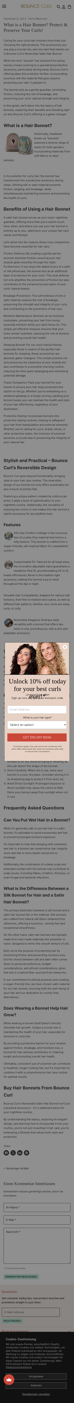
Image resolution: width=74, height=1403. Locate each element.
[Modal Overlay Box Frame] (37, 701)
